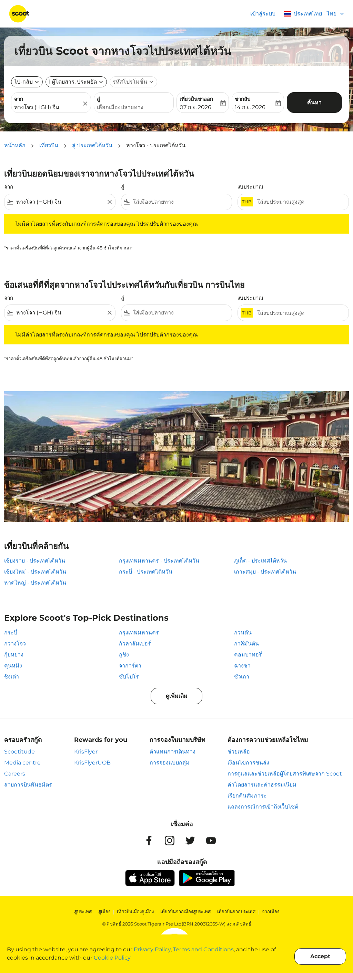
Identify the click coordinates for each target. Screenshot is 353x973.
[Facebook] (149, 840)
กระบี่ (10, 632)
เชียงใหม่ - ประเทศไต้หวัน (35, 571)
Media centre (22, 762)
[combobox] (47, 107)
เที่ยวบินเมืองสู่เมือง (135, 911)
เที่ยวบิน (48, 145)
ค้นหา (314, 102)
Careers (14, 773)
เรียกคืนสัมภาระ (247, 795)
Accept (320, 956)
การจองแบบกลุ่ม (170, 762)
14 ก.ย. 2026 (250, 107)
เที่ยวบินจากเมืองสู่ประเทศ (185, 911)
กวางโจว (15, 643)
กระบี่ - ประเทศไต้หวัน (145, 571)
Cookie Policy (112, 957)
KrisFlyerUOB (92, 762)
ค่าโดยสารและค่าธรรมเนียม (262, 784)
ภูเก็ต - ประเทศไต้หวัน (260, 560)
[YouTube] (211, 840)
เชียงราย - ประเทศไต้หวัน (34, 560)
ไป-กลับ (23, 81)
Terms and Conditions (203, 949)
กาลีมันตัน (246, 643)
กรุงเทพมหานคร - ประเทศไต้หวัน (159, 560)
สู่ (98, 99)
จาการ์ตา (130, 665)
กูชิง (124, 654)
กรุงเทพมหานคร (139, 632)
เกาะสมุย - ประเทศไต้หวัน (265, 571)
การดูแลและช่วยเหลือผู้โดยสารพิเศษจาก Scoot (285, 773)
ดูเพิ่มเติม (177, 696)
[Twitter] (190, 840)
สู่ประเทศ (83, 911)
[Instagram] (169, 840)
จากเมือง (270, 911)
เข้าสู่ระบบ (262, 13)
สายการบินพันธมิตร (28, 784)
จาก (18, 99)
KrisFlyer (86, 751)
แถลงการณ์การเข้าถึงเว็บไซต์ (263, 806)
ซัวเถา (241, 676)
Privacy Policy (152, 949)
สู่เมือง (104, 911)
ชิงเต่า (11, 676)
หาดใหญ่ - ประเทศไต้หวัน (35, 582)
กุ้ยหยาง (13, 654)
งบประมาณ (250, 186)
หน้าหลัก (15, 145)
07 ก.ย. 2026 (195, 107)
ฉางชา (242, 665)
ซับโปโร (129, 676)
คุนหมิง (13, 665)
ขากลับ (243, 99)
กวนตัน (243, 632)
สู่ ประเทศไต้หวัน (92, 145)
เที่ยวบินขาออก (196, 99)
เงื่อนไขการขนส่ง (248, 762)
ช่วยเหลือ (239, 751)
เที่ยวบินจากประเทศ (236, 911)
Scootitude (19, 751)
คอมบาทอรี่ (248, 654)
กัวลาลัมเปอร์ (135, 643)
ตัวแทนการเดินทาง (172, 751)
